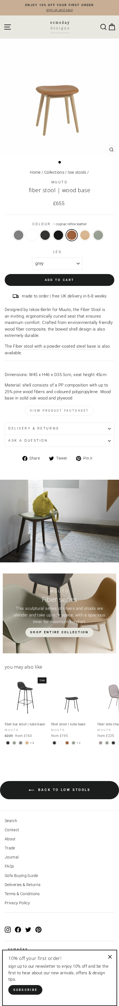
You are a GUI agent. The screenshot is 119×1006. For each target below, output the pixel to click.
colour (59, 224)
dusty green (98, 235)
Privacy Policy (17, 903)
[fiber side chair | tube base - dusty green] (107, 743)
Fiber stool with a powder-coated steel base (54, 346)
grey (18, 235)
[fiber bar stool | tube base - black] (8, 743)
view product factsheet (59, 410)
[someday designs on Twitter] (28, 929)
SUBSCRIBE (25, 990)
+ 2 (79, 742)
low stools (77, 172)
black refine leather (58, 235)
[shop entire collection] (59, 613)
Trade (10, 848)
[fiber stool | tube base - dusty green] (73, 743)
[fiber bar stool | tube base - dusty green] (14, 743)
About (10, 839)
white (31, 235)
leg (57, 252)
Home (35, 172)
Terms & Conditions (22, 894)
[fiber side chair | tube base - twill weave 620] (101, 743)
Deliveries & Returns (22, 884)
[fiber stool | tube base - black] (54, 743)
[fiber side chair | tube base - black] (113, 743)
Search (11, 821)
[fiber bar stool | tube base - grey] (21, 743)
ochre (84, 235)
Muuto (59, 182)
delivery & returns (33, 428)
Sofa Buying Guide (21, 875)
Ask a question (28, 440)
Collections (54, 172)
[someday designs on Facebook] (18, 929)
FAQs (9, 866)
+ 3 (32, 742)
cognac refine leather (71, 235)
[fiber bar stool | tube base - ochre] (27, 743)
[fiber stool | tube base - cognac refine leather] (67, 743)
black (45, 235)
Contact (12, 830)
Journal (12, 857)
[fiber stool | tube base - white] (61, 743)
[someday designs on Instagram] (8, 929)
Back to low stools (63, 790)
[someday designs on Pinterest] (38, 929)
